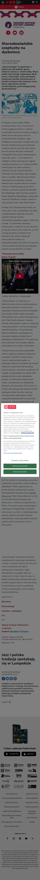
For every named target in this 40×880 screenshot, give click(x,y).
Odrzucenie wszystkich (20, 466)
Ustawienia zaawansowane (20, 460)
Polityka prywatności (27, 433)
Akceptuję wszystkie (20, 472)
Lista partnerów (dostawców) (12, 453)
